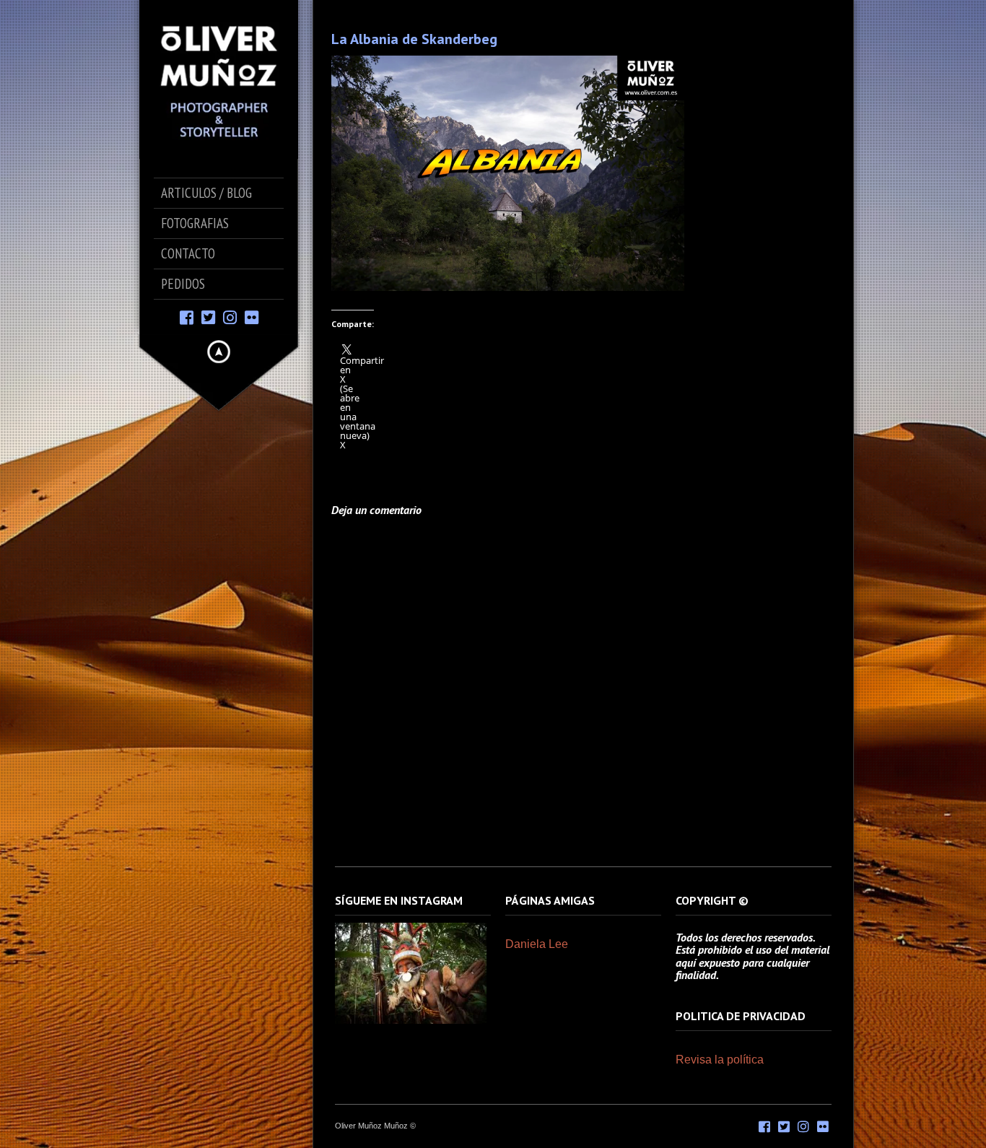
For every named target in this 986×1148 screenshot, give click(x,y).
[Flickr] (251, 317)
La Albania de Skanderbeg (414, 39)
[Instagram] (230, 317)
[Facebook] (186, 317)
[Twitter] (208, 317)
